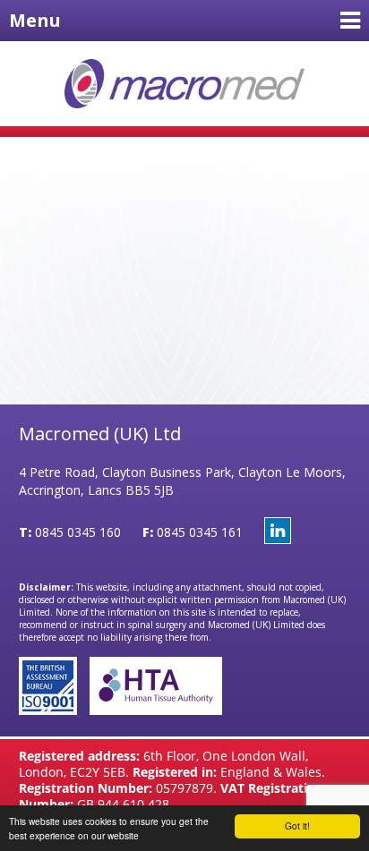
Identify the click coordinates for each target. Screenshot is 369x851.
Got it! (297, 825)
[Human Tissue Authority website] (151, 710)
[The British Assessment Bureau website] (50, 710)
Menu (35, 20)
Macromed (185, 83)
